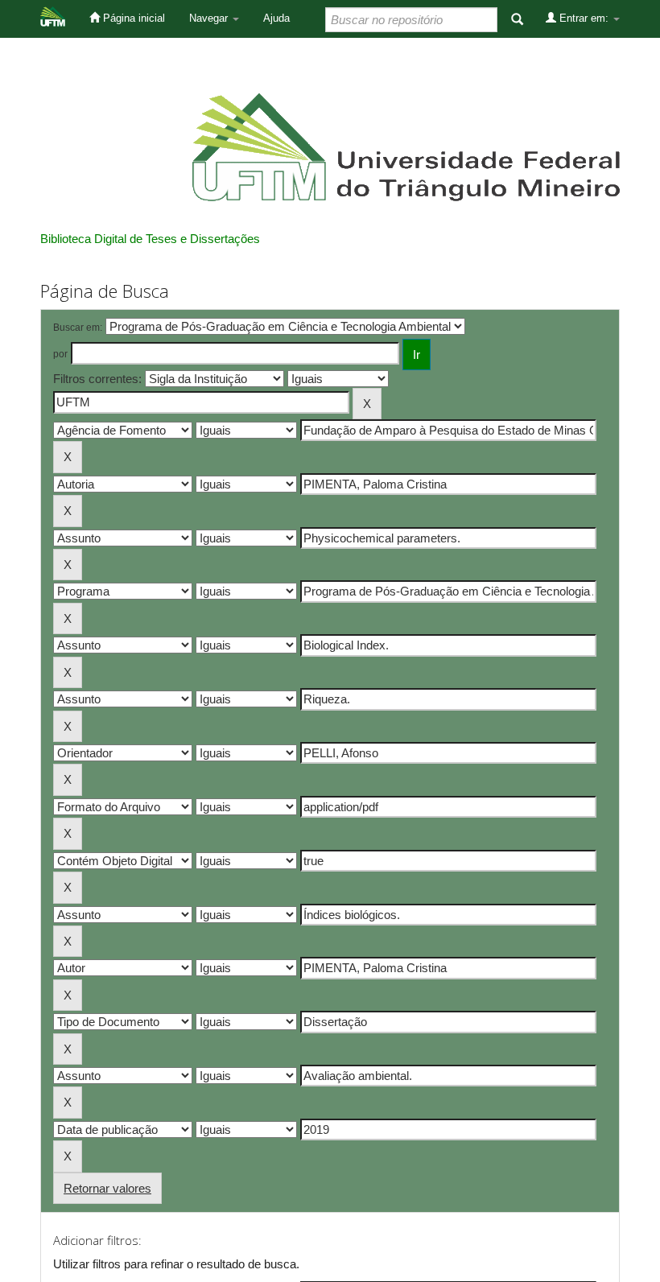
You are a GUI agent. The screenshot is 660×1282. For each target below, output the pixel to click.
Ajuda (276, 18)
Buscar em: (77, 327)
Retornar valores (107, 1188)
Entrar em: (584, 18)
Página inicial (132, 18)
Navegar (210, 18)
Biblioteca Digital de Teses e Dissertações (150, 238)
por (60, 354)
